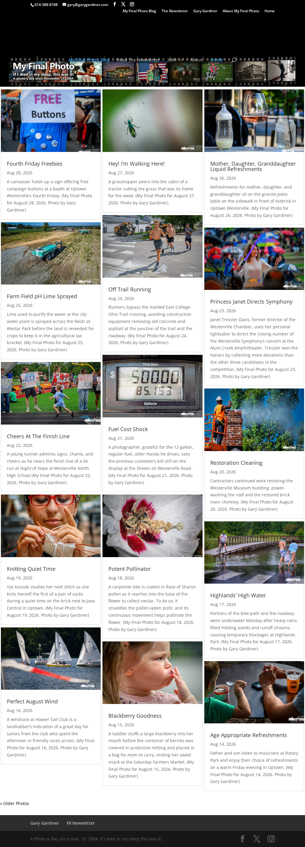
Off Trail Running (129, 289)
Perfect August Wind (32, 701)
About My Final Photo (241, 11)
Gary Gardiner (205, 11)
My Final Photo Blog (139, 11)
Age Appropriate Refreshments (248, 735)
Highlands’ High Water (238, 595)
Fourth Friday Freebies (35, 163)
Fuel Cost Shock (128, 429)
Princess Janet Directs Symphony (251, 301)
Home (269, 11)
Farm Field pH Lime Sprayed (42, 296)
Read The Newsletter (138, 60)
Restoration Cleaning (236, 462)
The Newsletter (174, 11)
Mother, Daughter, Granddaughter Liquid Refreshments (253, 166)
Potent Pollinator (129, 568)
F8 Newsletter (81, 823)
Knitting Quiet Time (31, 568)
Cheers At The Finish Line (38, 436)
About (196, 60)
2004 (172, 60)
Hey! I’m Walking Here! (136, 163)
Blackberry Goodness (135, 715)
